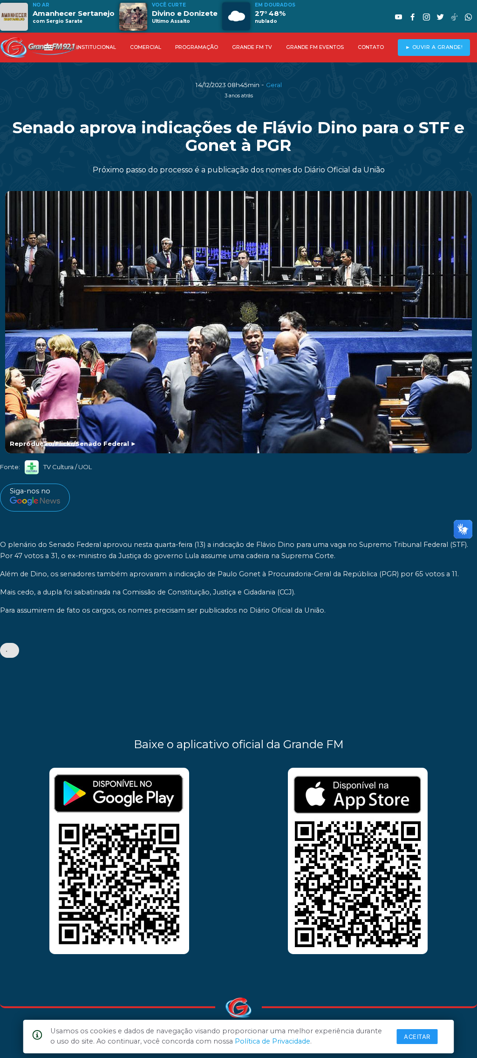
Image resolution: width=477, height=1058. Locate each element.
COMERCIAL (145, 47)
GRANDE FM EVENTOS (315, 47)
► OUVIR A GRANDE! (434, 47)
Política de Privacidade (272, 1041)
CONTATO (371, 47)
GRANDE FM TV (252, 47)
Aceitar (417, 1036)
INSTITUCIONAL (96, 47)
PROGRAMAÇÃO (196, 47)
